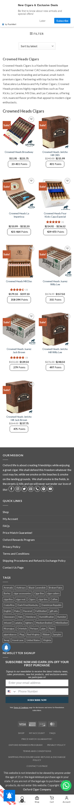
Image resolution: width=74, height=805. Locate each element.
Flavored (27, 611)
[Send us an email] (31, 489)
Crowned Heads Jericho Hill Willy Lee (55, 351)
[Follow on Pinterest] (44, 489)
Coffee (54, 599)
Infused (7, 622)
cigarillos (8, 599)
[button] (36, 34)
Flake (17, 611)
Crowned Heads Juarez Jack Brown (19, 351)
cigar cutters (53, 593)
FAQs (6, 525)
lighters (29, 622)
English (7, 611)
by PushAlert (10, 24)
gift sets (54, 611)
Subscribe (62, 21)
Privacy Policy (11, 546)
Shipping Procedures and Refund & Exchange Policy (34, 560)
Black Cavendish (37, 587)
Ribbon (46, 634)
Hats (20, 616)
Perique (34, 628)
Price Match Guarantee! (17, 532)
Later (42, 21)
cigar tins (42, 599)
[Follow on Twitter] (24, 489)
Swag (6, 640)
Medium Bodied (44, 622)
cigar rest (20, 599)
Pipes (51, 628)
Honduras (31, 616)
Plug (22, 634)
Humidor (61, 616)
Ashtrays (21, 587)
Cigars (32, 599)
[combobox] (11, 691)
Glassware (9, 616)
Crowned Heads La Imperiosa (19, 215)
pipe (43, 628)
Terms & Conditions (21, 707)
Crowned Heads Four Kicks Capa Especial (55, 215)
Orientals (22, 628)
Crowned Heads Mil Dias (19, 281)
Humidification (46, 616)
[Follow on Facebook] (11, 489)
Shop (6, 512)
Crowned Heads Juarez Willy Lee (55, 283)
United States (33, 640)
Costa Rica (9, 605)
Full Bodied (41, 611)
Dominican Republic (52, 605)
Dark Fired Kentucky (28, 605)
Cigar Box (39, 593)
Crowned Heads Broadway (19, 152)
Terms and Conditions (16, 553)
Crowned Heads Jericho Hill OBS (55, 154)
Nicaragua (9, 628)
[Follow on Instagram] (18, 489)
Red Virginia (33, 634)
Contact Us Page (13, 567)
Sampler (57, 634)
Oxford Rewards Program (19, 539)
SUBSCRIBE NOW (37, 700)
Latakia (18, 622)
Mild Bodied (62, 622)
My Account (10, 518)
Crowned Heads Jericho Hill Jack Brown (19, 418)
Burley (7, 593)
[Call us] (37, 489)
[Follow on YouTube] (50, 489)
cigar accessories (22, 593)
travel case (17, 640)
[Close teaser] (22, 800)
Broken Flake (55, 587)
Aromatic (8, 587)
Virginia (47, 640)
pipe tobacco (10, 634)
